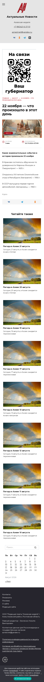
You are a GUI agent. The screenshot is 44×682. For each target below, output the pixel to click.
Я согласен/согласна (22, 679)
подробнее (14, 670)
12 (16, 564)
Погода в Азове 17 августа (16, 369)
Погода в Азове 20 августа (16, 287)
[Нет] (41, 674)
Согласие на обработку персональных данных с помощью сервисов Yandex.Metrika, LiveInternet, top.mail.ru (21, 648)
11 (11, 564)
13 (21, 564)
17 (6, 567)
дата (5, 194)
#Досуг (8, 133)
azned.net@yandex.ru (22, 32)
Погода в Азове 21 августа (16, 246)
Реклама (6, 601)
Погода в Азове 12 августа (16, 451)
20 (21, 567)
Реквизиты (7, 598)
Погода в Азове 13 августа (16, 410)
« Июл (8, 581)
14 (25, 564)
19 (16, 567)
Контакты (6, 594)
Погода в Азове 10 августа (16, 532)
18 (11, 567)
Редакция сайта (9, 607)
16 (35, 564)
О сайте (5, 604)
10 (6, 564)
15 (30, 564)
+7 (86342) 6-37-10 (22, 27)
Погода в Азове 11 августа (16, 491)
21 (25, 567)
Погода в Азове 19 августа (16, 328)
